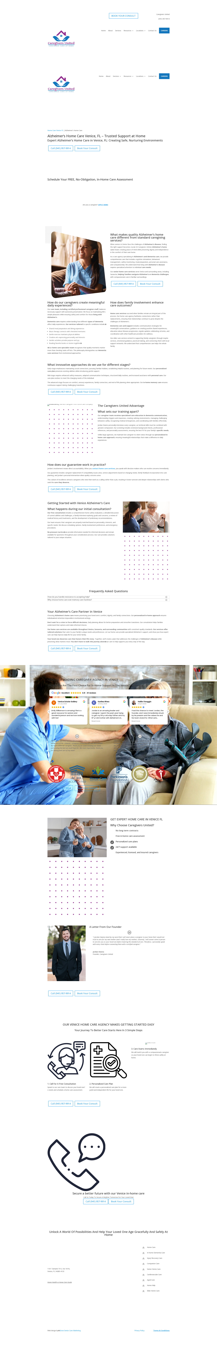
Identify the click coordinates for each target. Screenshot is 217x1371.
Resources (127, 31)
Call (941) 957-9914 (61, 148)
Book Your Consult (87, 148)
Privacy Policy (139, 1330)
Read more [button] (76, 721)
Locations (139, 31)
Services (118, 31)
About (110, 31)
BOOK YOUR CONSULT (123, 15)
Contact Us (152, 31)
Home (103, 31)
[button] (167, 711)
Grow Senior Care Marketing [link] (70, 1330)
